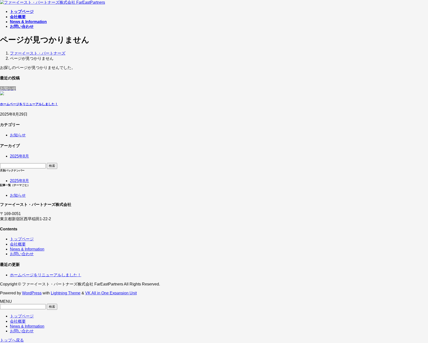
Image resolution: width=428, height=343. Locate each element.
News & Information (27, 249)
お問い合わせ (22, 254)
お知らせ (18, 135)
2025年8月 (19, 156)
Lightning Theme (65, 293)
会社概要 (18, 244)
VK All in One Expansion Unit (111, 293)
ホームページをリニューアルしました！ (29, 104)
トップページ (22, 239)
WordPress (32, 293)
